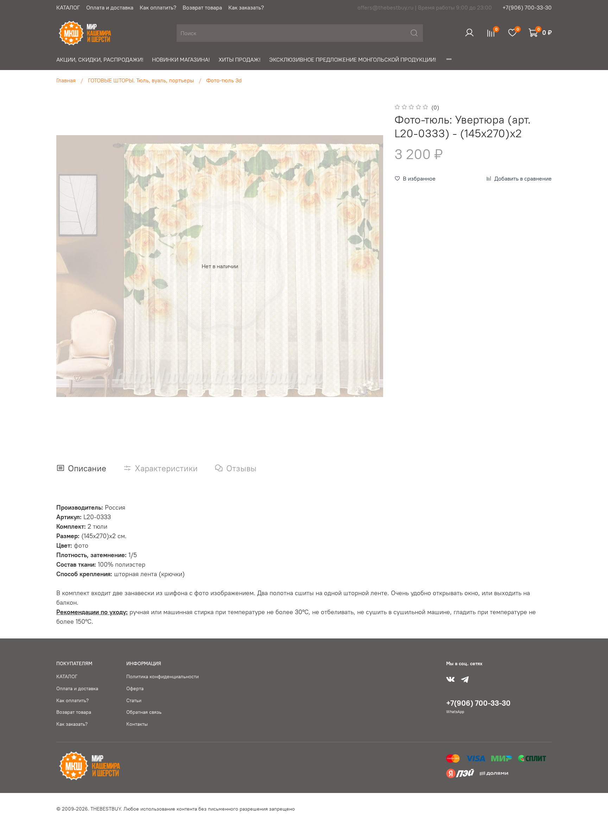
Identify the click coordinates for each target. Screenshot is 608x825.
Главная (66, 80)
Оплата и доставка (109, 7)
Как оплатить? (158, 7)
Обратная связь (144, 712)
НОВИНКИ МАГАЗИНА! (181, 59)
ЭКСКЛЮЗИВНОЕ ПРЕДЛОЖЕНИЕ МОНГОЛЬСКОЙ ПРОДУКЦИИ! (352, 59)
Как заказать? (246, 7)
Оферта (135, 688)
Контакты (137, 724)
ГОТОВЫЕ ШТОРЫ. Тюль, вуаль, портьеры (141, 80)
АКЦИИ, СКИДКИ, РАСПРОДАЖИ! (100, 59)
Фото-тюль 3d (224, 80)
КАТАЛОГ (68, 7)
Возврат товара (202, 7)
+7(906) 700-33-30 (527, 7)
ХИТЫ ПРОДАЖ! (239, 59)
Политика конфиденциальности (162, 676)
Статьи (133, 700)
